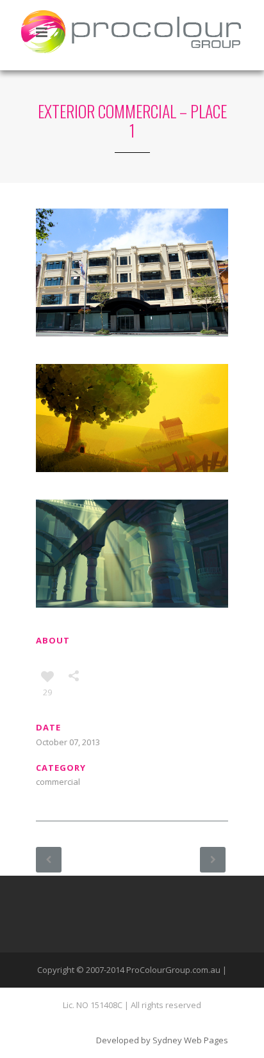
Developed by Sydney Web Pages (162, 1040)
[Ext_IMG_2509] (132, 357)
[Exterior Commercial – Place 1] (132, 493)
